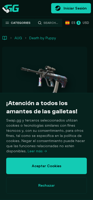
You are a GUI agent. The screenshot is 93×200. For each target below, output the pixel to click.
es (72, 23)
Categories (20, 23)
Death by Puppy (42, 38)
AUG (18, 38)
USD (83, 23)
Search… (50, 23)
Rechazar (46, 185)
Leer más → (37, 151)
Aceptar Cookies (46, 166)
